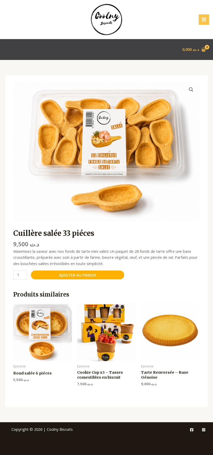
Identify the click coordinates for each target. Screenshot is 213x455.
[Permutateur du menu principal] (204, 19)
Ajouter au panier (77, 275)
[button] (191, 89)
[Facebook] (192, 430)
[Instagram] (203, 430)
